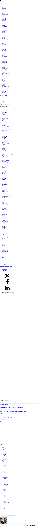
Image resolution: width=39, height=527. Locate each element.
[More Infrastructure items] (5, 167)
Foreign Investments (6, 67)
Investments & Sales (4, 203)
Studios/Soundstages (6, 138)
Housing (4, 234)
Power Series (3, 243)
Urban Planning (5, 237)
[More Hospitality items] (5, 141)
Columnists (4, 87)
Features (4, 85)
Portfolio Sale (5, 48)
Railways (4, 172)
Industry (3, 108)
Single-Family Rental (6, 117)
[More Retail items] (3, 124)
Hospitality (4, 9)
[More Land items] (3, 147)
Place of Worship (5, 165)
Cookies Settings (27, 525)
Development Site (5, 474)
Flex (3, 123)
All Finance (4, 44)
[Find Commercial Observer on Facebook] (7, 284)
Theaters (4, 166)
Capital (3, 486)
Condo (4, 113)
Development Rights (6, 160)
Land (2, 147)
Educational (5, 161)
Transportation (5, 91)
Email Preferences (4, 98)
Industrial (4, 8)
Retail (4, 7)
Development (3, 54)
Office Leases (5, 186)
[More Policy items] (3, 233)
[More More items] (3, 79)
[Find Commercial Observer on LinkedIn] (7, 290)
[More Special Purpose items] (6, 156)
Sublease (4, 31)
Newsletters (4, 510)
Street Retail (5, 130)
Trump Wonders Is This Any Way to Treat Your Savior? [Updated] (13, 430)
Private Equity (5, 69)
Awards (4, 80)
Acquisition (4, 37)
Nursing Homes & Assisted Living (8, 154)
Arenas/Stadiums (5, 159)
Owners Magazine (4, 264)
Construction (5, 56)
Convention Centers (6, 143)
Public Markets (5, 228)
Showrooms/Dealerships (6, 129)
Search (9, 104)
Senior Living (5, 119)
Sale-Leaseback (5, 49)
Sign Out (10, 95)
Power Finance (4, 261)
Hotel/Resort (5, 144)
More (2, 79)
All (3, 192)
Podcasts (4, 93)
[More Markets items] (4, 174)
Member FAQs (4, 270)
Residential (4, 448)
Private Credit (5, 68)
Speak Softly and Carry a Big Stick (7, 424)
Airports (4, 168)
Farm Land (4, 148)
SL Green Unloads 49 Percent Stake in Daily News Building (11, 407)
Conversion (4, 57)
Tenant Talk (5, 32)
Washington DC (5, 25)
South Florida (5, 26)
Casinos (4, 142)
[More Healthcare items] (5, 150)
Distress (4, 198)
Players (4, 81)
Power (2, 78)
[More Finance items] (4, 36)
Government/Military (6, 162)
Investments (3, 45)
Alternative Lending (6, 63)
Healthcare (4, 12)
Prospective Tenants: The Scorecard (7, 434)
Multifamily (5, 111)
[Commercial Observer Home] (3, 1)
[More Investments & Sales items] (7, 203)
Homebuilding (5, 112)
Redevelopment (5, 216)
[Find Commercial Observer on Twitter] (7, 278)
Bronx (4, 180)
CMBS (4, 38)
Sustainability (5, 60)
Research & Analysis (6, 86)
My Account (7, 95)
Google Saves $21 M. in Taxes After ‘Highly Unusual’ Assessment (13, 411)
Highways (4, 171)
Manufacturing (5, 136)
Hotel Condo (5, 114)
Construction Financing (6, 39)
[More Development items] (5, 54)
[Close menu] (0, 105)
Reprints (3, 258)
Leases (2, 27)
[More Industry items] (4, 3)
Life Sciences (5, 13)
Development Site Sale (6, 204)
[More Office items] (3, 120)
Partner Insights (5, 250)
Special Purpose (5, 14)
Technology (3, 232)
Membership (5, 508)
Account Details (4, 97)
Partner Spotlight (5, 90)
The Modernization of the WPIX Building (8, 417)
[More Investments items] (5, 45)
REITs (4, 72)
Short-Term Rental (5, 118)
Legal (2, 239)
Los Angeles (5, 18)
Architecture (5, 55)
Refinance (4, 42)
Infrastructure (3, 167)
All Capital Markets (6, 73)
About (2, 507)
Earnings (4, 222)
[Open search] (0, 103)
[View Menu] (0, 0)
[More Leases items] (3, 27)
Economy (4, 66)
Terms (10, 292)
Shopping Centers (5, 125)
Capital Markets (4, 62)
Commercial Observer (11, 515)
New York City (5, 19)
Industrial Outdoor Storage (7, 135)
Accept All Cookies (33, 525)
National (4, 24)
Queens (4, 21)
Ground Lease (5, 30)
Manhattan (4, 20)
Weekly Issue (3, 75)
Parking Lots (5, 149)
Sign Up (3, 95)
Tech (2, 74)
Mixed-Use (4, 15)
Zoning (4, 238)
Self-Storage (5, 137)
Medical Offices (5, 153)
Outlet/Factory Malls (6, 126)
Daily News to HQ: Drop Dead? (6, 438)
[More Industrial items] (4, 131)
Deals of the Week (5, 33)
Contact (3, 257)
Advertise (3, 256)
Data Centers (5, 132)
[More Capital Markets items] (6, 62)
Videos (4, 92)
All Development (5, 61)
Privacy (13, 292)
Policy (4, 84)
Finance (3, 36)
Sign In (1, 95)
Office (4, 6)
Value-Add (4, 50)
